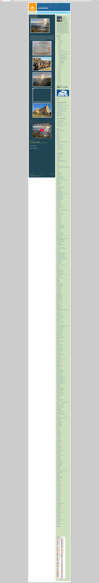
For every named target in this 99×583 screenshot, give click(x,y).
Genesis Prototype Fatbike (60, 247)
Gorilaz (58, 131)
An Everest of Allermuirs (60, 177)
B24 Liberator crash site (60, 187)
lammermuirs (58, 463)
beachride (58, 423)
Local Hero (58, 288)
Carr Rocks (58, 203)
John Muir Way (59, 112)
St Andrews (58, 366)
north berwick (59, 476)
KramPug (58, 282)
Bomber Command (59, 198)
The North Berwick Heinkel (60, 388)
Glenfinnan (58, 251)
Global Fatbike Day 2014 (60, 255)
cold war (58, 435)
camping (58, 431)
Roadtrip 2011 (59, 334)
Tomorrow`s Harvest (60, 390)
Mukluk (58, 301)
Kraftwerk (58, 133)
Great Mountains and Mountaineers (62, 111)
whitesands (58, 516)
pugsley (58, 485)
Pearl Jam (58, 138)
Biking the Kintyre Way (60, 195)
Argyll (57, 181)
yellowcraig (58, 524)
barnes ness (58, 421)
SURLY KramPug (59, 344)
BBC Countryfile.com (60, 103)
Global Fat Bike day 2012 (60, 254)
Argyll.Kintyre (58, 182)
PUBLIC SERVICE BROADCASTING (62, 309)
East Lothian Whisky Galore (61, 226)
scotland (58, 490)
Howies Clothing (59, 122)
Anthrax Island (59, 179)
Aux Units (58, 184)
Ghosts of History (59, 108)
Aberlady (58, 174)
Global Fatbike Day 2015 (60, 256)
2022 (58, 68)
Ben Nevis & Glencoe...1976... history (62, 193)
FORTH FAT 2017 (59, 233)
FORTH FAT (58, 231)
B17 (57, 185)
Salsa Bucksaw (59, 345)
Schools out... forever (60, 353)
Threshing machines (59, 389)
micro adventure (59, 471)
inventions (58, 458)
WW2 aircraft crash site (60, 404)
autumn (58, 420)
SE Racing (58, 340)
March (59, 64)
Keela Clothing (59, 123)
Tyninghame (58, 391)
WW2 (57, 401)
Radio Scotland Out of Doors (61, 115)
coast (57, 433)
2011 (58, 81)
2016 (58, 75)
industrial (58, 456)
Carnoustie (58, 202)
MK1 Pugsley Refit (59, 294)
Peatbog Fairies (59, 139)
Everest (58, 230)
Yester (58, 415)
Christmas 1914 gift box (60, 205)
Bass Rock (58, 190)
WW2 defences (59, 405)
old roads (58, 481)
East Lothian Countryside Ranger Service (62, 105)
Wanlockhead (59, 408)
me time (58, 469)
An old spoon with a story (60, 178)
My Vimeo (58, 98)
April (59, 49)
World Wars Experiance (60, 413)
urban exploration (59, 512)
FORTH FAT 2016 (59, 232)
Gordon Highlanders (59, 260)
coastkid (64, 16)
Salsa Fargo (58, 346)
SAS (57, 339)
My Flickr (58, 100)
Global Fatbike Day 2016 (60, 257)
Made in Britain (59, 295)
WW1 (57, 398)
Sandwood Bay (59, 351)
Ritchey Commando (59, 333)
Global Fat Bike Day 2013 (60, 252)
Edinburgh (58, 229)
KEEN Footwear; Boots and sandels (62, 124)
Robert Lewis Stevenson (60, 337)
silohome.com (59, 162)
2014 (58, 77)
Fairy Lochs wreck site (60, 235)
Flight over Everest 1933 (60, 241)
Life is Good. (58, 286)
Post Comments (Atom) (37, 175)
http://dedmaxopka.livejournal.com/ (61, 161)
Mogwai (58, 135)
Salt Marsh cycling (59, 349)
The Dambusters (59, 387)
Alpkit (57, 119)
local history (41, 142)
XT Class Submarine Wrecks (61, 414)
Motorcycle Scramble (60, 300)
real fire (58, 487)
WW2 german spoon (59, 406)
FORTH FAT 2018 (59, 234)
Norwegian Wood (59, 306)
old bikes (58, 479)
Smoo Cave (58, 361)
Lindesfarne (58, 287)
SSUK (57, 343)
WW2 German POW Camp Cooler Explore (63, 402)
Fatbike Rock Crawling (60, 239)
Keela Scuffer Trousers (60, 278)
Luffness (58, 293)
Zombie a (58, 416)
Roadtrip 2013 (59, 335)
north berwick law (59, 477)
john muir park (59, 461)
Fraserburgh (58, 245)
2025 (58, 36)
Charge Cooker (59, 204)
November (60, 41)
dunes (57, 438)
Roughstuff (58, 338)
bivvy (57, 427)
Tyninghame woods (59, 392)
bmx (57, 428)
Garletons (58, 246)
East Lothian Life (59, 106)
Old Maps (58, 307)
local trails (58, 466)
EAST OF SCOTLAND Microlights (61, 107)
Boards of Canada (59, 129)
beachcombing (59, 422)
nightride (58, 475)
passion (58, 483)
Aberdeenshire (59, 173)
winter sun (58, 520)
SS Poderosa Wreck (59, 341)
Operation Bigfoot (59, 308)
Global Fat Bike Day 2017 (60, 253)
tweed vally (58, 510)
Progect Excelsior (59, 315)
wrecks (58, 523)
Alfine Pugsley (59, 176)
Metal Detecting (59, 298)
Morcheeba (58, 136)
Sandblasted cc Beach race (60, 350)
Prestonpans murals (59, 314)
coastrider (43, 8)
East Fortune (58, 224)
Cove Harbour (37, 142)
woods (58, 521)
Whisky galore (59, 409)
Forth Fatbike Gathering (60, 244)
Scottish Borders (59, 354)
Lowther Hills (58, 292)
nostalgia (58, 478)
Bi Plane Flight (59, 194)
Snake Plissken (59, 362)
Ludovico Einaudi (59, 134)
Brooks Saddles (59, 199)
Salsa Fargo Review (59, 347)
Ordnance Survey (59, 114)
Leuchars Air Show (59, 285)
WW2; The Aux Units (60, 407)
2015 (58, 76)
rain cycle (58, 486)
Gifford (58, 249)
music (57, 473)
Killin (57, 279)
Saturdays (58, 352)
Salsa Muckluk (59, 348)
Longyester (58, 291)
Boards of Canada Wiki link (60, 130)
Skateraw (58, 359)
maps (57, 468)
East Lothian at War (59, 104)
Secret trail (58, 356)
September (60, 43)
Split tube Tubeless (59, 365)
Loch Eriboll (58, 289)
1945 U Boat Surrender (60, 166)
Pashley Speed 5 (59, 310)
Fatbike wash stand (59, 240)
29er (57, 172)
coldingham (58, 436)
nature (58, 474)
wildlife (58, 517)
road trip (58, 488)
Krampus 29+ (58, 283)
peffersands (58, 484)
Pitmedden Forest (59, 312)
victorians (58, 513)
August (59, 44)
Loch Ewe (58, 290)
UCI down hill (58, 393)
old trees (58, 482)
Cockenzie (58, 206)
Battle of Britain (59, 191)
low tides (58, 467)
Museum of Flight (59, 302)
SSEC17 (58, 342)
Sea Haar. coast (59, 355)
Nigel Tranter (58, 304)
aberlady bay (58, 418)
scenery (58, 489)
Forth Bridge (58, 243)
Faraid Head (58, 236)
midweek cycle (59, 472)
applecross (58, 419)
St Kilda (58, 367)
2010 (58, 82)
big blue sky (58, 426)
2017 (58, 74)
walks (57, 514)
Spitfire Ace (58, 364)
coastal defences (59, 434)
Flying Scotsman (59, 242)
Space (58, 363)
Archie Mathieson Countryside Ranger (62, 180)
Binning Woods (59, 196)
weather (58, 515)
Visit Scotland (58, 396)
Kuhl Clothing (58, 125)
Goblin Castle (58, 259)
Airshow (58, 175)
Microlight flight (59, 299)
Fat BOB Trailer (59, 237)
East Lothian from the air (60, 228)
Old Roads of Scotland (60, 113)
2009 (58, 83)
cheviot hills (58, 432)
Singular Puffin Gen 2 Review (61, 358)
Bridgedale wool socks (60, 120)
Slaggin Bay (58, 360)
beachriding (58, 424)
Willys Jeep (58, 412)
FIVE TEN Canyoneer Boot (60, 121)
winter (57, 518)
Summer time (58, 369)
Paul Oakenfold (59, 137)
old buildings (58, 480)
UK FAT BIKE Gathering (60, 394)
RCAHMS (58, 116)
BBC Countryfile (59, 188)
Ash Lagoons (58, 183)
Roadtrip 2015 (59, 336)
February (59, 65)
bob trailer (58, 429)
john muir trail (58, 462)
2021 (58, 69)
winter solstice (59, 519)
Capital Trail (58, 201)
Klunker (58, 281)
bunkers (58, 430)
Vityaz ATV (58, 397)
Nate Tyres (58, 303)
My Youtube (58, 99)
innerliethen (58, 457)
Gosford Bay (58, 261)
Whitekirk (58, 410)
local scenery (45, 142)
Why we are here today (60, 411)
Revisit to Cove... (60, 50)
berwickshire (33, 142)
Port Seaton (58, 313)
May (59, 48)
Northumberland (59, 305)
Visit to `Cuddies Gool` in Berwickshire (63, 53)
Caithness (58, 200)
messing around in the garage (61, 470)
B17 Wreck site (59, 186)
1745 (57, 165)
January (59, 66)
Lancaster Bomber (59, 284)
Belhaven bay (59, 192)
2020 (58, 70)
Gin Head (58, 250)
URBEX (58, 395)
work (57, 522)
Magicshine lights (59, 296)
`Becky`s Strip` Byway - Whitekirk (61, 417)
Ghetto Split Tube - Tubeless (61, 248)
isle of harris (58, 459)
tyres (57, 511)
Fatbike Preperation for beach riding (62, 238)
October (59, 42)
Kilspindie (58, 280)
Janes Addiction (59, 132)
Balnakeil (58, 189)
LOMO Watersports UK (60, 126)
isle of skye (58, 460)
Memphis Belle (59, 297)
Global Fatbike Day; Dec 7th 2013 (61, 258)
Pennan (58, 311)
